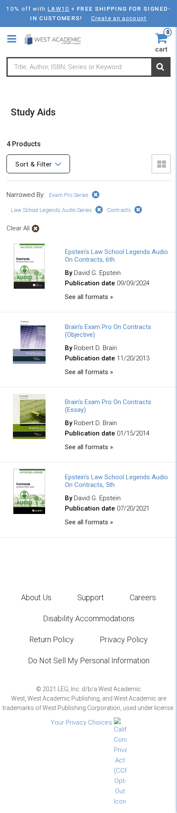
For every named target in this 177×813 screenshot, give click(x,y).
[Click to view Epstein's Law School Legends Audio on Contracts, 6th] (29, 286)
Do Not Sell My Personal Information (89, 660)
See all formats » (89, 297)
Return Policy (51, 639)
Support (90, 597)
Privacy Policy (124, 639)
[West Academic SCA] (56, 39)
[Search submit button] (160, 67)
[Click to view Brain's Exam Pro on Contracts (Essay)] (29, 437)
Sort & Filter (33, 164)
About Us (36, 597)
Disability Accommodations (88, 618)
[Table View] (161, 163)
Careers (143, 597)
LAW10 (59, 8)
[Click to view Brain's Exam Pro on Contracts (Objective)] (29, 362)
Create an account (119, 18)
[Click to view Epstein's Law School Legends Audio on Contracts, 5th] (29, 512)
